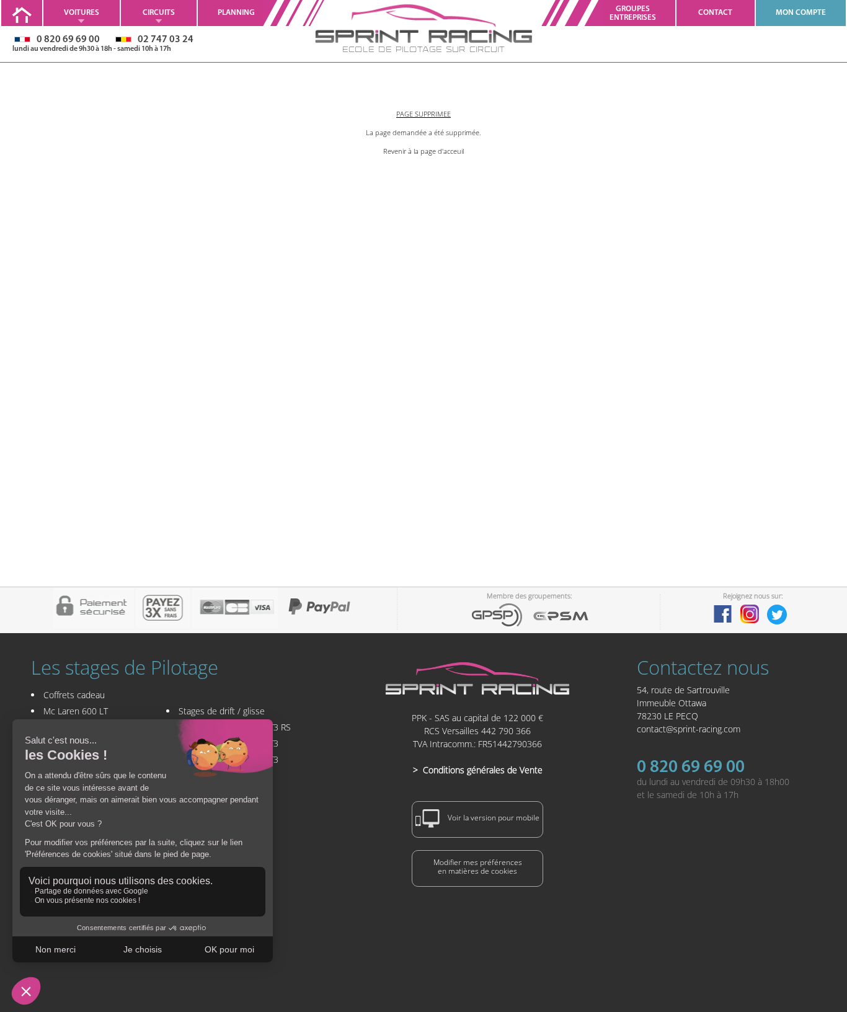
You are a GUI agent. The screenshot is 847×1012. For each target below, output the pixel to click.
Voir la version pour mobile (492, 818)
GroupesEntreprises (633, 13)
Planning (236, 13)
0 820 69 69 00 (691, 767)
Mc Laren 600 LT (75, 711)
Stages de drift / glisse (222, 711)
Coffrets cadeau (74, 695)
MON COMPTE (801, 13)
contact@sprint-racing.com (688, 729)
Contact (715, 13)
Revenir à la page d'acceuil (423, 151)
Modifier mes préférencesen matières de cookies (477, 866)
